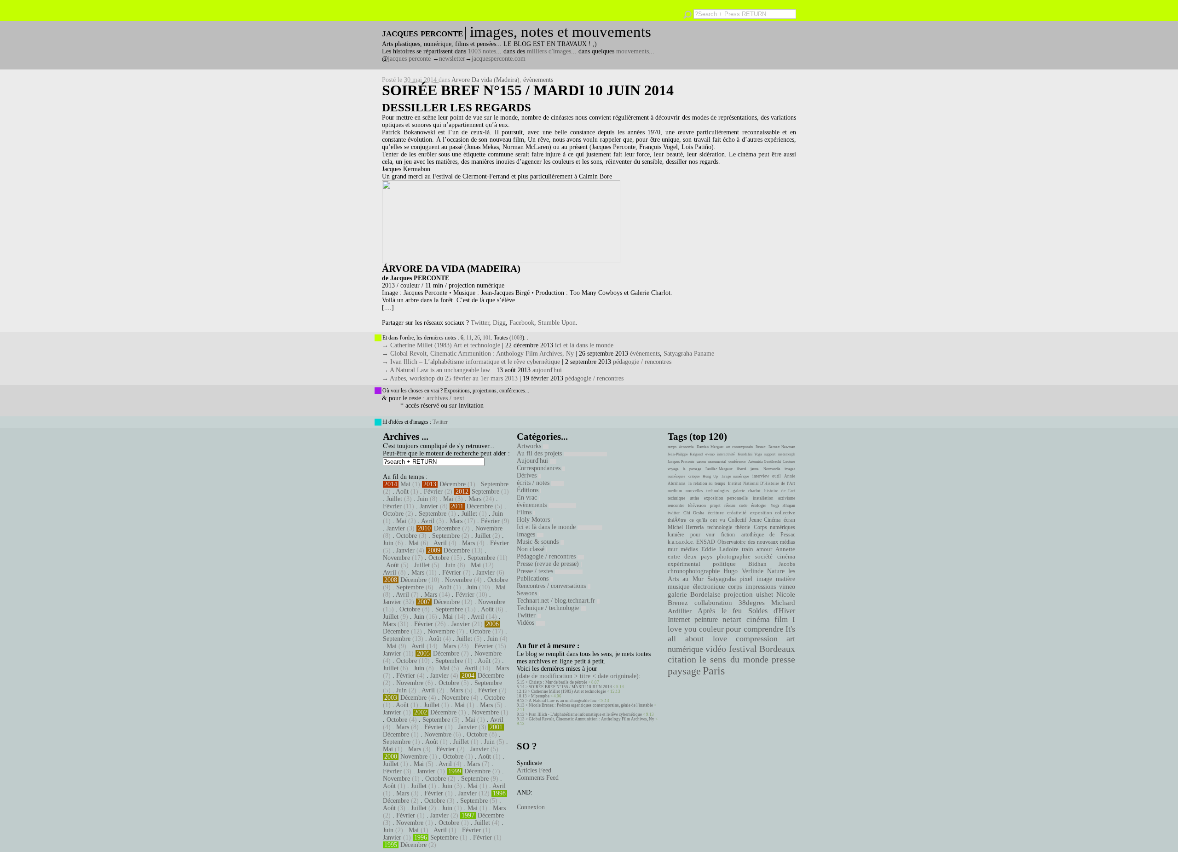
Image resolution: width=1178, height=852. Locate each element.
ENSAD (705, 542)
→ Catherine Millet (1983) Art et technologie (441, 345)
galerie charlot (746, 491)
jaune (755, 469)
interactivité (726, 454)
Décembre (452, 484)
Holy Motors (534, 519)
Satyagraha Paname (689, 353)
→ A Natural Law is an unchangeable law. (436, 370)
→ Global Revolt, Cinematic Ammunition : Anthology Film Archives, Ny (478, 353)
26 (477, 337)
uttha (694, 498)
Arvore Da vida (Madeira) (485, 79)
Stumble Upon (557, 322)
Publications (533, 578)
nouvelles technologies (707, 491)
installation (763, 498)
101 (487, 337)
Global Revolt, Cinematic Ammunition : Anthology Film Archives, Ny (591, 719)
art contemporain (739, 447)
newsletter (452, 58)
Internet (679, 620)
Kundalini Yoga (750, 454)
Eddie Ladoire (719, 549)
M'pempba (540, 696)
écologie (758, 505)
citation (682, 659)
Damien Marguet (710, 447)
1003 (516, 337)
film (781, 619)
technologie (719, 527)
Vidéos (526, 622)
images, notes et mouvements (560, 31)
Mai (405, 484)
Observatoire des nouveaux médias (756, 542)
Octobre (393, 513)
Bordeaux (777, 649)
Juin (422, 498)
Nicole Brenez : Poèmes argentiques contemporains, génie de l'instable (591, 705)
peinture (706, 620)
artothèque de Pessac (768, 534)
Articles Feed (534, 770)
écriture (716, 512)
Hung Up (710, 476)
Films (525, 512)
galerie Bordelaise (694, 594)
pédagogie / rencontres (642, 361)
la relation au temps (706, 483)
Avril (427, 521)
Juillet (394, 498)
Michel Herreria (686, 527)
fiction (728, 534)
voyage (673, 469)
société (764, 556)
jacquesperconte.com (498, 58)
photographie (734, 556)
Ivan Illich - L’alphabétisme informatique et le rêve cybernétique (585, 714)
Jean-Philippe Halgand (685, 454)
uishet (764, 594)
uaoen (701, 462)
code (743, 505)
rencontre (676, 505)
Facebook (521, 322)
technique (676, 498)
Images (527, 534)
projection (738, 594)
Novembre (488, 528)
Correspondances (539, 468)
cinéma (758, 619)
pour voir (702, 534)
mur (672, 549)
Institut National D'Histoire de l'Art (761, 483)
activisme (786, 498)
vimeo (787, 586)
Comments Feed (538, 777)
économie (686, 447)
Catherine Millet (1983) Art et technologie (568, 691)
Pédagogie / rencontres (547, 556)
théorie (742, 527)
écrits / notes (534, 482)
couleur (711, 629)
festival (743, 649)
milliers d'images (549, 51)
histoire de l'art (779, 491)
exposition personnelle (726, 498)
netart (731, 619)
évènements (538, 79)
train (747, 549)
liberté (741, 469)
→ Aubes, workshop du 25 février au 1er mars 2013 (450, 378)
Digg (499, 322)
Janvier (429, 506)
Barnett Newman (781, 447)
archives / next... (448, 398)
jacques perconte (409, 58)
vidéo (715, 649)
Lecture (789, 462)
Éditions (528, 490)
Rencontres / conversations (552, 585)
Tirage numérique (735, 476)
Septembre (494, 484)
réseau (729, 505)
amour (764, 549)
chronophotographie (694, 571)
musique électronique (696, 586)
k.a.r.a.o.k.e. (681, 542)
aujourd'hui (547, 370)
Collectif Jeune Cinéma (754, 520)
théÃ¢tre (677, 520)
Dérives (527, 475)
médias (689, 549)
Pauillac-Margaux (719, 469)
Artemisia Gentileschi (764, 462)
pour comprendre (754, 628)
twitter (674, 512)
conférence (737, 462)
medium (675, 491)
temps (672, 447)
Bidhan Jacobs (771, 563)
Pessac (761, 447)
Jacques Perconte (681, 462)
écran (789, 520)
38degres (752, 602)
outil (776, 476)
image (764, 579)
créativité (736, 512)
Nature (776, 571)
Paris (714, 671)
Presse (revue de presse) (549, 563)
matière (785, 578)
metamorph (786, 454)
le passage (692, 469)
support (769, 454)
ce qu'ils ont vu (707, 520)
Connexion (531, 807)
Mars (474, 498)
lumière (676, 534)
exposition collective (773, 512)
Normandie (771, 469)
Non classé (531, 549)
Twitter (480, 322)
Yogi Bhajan (782, 505)
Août (402, 491)
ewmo (710, 454)
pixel (745, 579)
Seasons (528, 593)
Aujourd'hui (533, 460)
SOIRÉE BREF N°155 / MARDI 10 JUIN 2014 (528, 90)
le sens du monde (733, 659)
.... (388, 307)
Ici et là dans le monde (547, 527)
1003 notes (482, 51)
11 (469, 337)
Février (433, 491)
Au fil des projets (540, 453)
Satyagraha (721, 579)
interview (760, 476)
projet (715, 505)
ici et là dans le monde (584, 345)
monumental (717, 462)
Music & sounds (538, 541)
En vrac (528, 497)
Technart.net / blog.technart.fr (557, 600)
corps (735, 586)
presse (783, 659)
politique (724, 563)
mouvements (632, 51)
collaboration (713, 602)
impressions (760, 586)
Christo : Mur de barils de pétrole (558, 682)
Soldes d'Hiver (771, 611)
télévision (697, 505)
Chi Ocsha (693, 512)
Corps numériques (774, 527)
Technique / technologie (549, 607)
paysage (684, 671)
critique (694, 476)
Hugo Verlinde (743, 571)
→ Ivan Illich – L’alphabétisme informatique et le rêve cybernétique (471, 361)
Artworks (530, 446)
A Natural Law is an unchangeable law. (563, 700)
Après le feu (720, 611)
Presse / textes (536, 571)
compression (757, 638)
